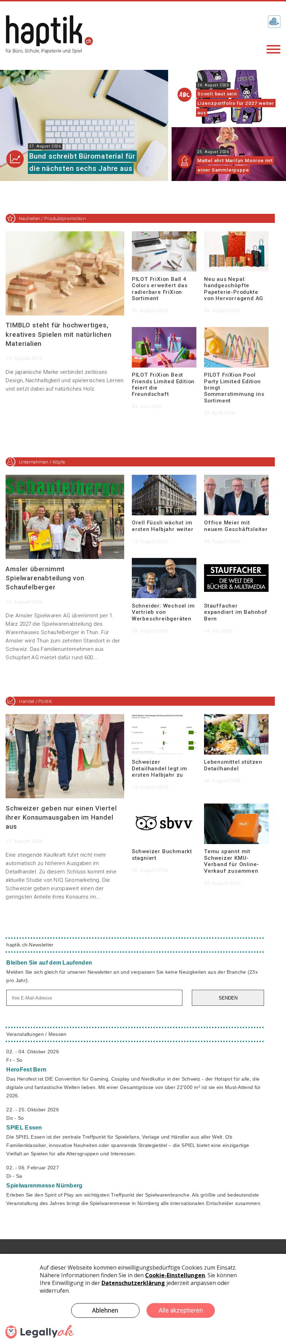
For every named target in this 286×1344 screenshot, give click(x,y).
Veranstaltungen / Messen (36, 1034)
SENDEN (228, 998)
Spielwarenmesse (44, 1185)
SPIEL (24, 1127)
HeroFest (26, 1069)
